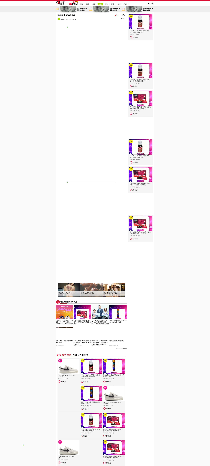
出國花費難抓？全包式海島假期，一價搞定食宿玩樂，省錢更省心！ (82, 342)
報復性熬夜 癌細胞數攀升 (116, 340)
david (74, 19)
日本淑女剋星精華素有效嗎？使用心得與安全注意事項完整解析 (82, 322)
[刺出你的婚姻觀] (69, 290)
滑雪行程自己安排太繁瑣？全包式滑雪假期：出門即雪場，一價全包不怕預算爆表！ (100, 342)
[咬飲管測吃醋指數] (114, 290)
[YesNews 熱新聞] (60, 5)
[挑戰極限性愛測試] (91, 290)
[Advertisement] (91, 62)
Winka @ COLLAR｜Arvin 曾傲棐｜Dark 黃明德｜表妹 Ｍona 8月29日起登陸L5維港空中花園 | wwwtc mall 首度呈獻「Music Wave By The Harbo (64, 324)
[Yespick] (74, 4)
